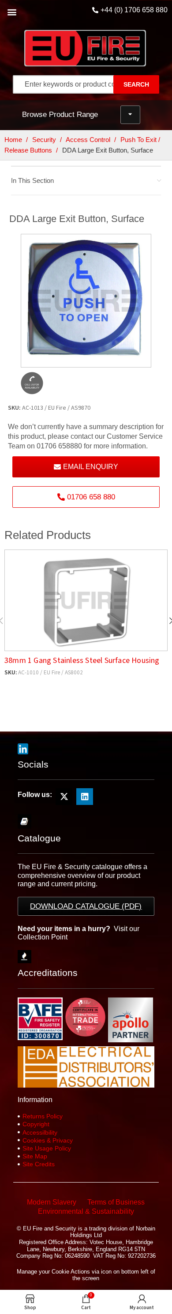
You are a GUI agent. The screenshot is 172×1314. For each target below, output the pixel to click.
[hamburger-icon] (130, 115)
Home (14, 139)
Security (45, 139)
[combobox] (71, 84)
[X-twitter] (64, 796)
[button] (11, 11)
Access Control (89, 139)
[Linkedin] (84, 796)
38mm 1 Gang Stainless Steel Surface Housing (82, 660)
